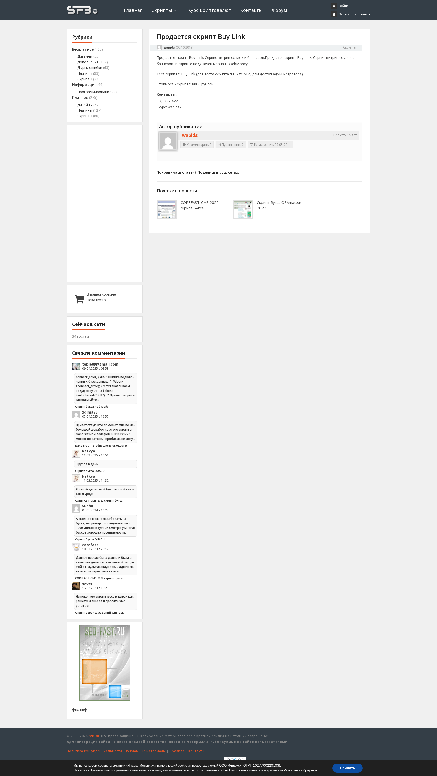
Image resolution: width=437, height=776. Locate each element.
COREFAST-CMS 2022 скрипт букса (200, 205)
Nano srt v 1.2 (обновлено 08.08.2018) (101, 445)
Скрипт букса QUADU (90, 471)
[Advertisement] (104, 203)
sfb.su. (94, 736)
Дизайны (84, 56)
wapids (169, 47)
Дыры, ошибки (89, 67)
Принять (347, 768)
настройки (269, 770)
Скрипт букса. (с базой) (91, 406)
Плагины (84, 73)
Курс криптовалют (209, 10)
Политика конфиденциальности (94, 751)
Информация (84, 84)
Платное (80, 97)
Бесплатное (83, 49)
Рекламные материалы (146, 751)
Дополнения (88, 62)
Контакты (251, 10)
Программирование (94, 91)
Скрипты (161, 10)
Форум (279, 10)
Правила (177, 751)
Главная (133, 10)
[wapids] (168, 141)
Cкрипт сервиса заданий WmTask (99, 612)
